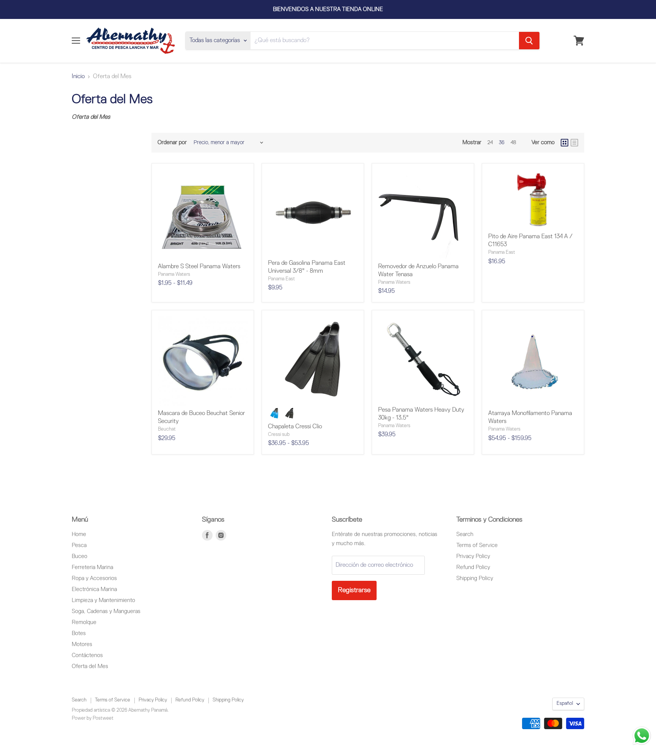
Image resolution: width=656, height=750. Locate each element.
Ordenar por (172, 142)
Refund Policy (473, 567)
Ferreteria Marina (92, 567)
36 (502, 142)
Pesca (79, 545)
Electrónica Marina (94, 589)
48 (513, 142)
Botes (79, 633)
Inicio (78, 77)
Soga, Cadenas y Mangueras (106, 611)
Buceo (79, 556)
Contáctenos (87, 655)
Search (464, 534)
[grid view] (564, 142)
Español (565, 703)
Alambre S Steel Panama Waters (199, 267)
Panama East (281, 279)
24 (490, 142)
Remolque (84, 622)
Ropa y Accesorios (94, 578)
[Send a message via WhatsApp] (641, 735)
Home (79, 534)
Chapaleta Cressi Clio (295, 427)
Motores (82, 644)
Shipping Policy (474, 578)
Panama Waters (174, 274)
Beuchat (167, 429)
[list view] (574, 142)
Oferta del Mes (90, 666)
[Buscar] (529, 40)
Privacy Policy (473, 556)
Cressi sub (279, 434)
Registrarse (354, 590)
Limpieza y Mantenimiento (103, 600)
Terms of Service (477, 545)
